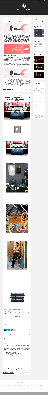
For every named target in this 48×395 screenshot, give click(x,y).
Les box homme (15, 14)
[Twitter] (40, 17)
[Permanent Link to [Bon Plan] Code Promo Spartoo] (17, 32)
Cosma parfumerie (13, 353)
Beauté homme (4, 14)
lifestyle (20, 14)
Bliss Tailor (11, 352)
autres (27, 14)
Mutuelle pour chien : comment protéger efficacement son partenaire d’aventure (38, 86)
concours (15, 95)
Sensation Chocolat (13, 357)
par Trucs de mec (10, 89)
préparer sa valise (7, 35)
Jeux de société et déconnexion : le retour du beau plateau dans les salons (38, 92)
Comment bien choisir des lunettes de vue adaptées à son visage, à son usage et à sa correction (39, 89)
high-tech (35, 14)
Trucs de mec (35, 107)
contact (38, 14)
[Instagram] (44, 17)
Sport (29, 14)
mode (8, 14)
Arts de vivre (23, 14)
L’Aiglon (11, 354)
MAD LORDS (12, 356)
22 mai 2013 (5, 372)
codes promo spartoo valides (16, 81)
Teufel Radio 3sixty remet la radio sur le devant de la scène (38, 108)
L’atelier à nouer (12, 358)
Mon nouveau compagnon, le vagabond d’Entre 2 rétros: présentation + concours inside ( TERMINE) (17, 99)
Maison (32, 14)
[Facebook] (41, 17)
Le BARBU (11, 355)
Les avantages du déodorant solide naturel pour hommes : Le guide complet (38, 98)
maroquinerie (11, 14)
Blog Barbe (40, 48)
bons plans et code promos (17, 20)
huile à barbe (40, 43)
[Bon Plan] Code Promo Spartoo (17, 21)
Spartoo (29, 36)
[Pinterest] (42, 17)
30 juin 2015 (5, 89)
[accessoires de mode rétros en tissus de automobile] (17, 130)
